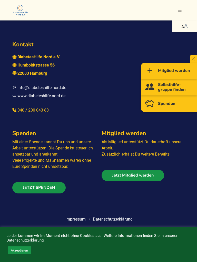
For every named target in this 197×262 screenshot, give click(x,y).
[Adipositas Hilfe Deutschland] (20, 10)
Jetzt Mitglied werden (133, 175)
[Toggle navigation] (180, 10)
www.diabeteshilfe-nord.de (41, 95)
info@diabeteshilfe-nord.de (41, 87)
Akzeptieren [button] (19, 250)
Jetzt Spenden (39, 187)
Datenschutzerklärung (113, 219)
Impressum (75, 219)
